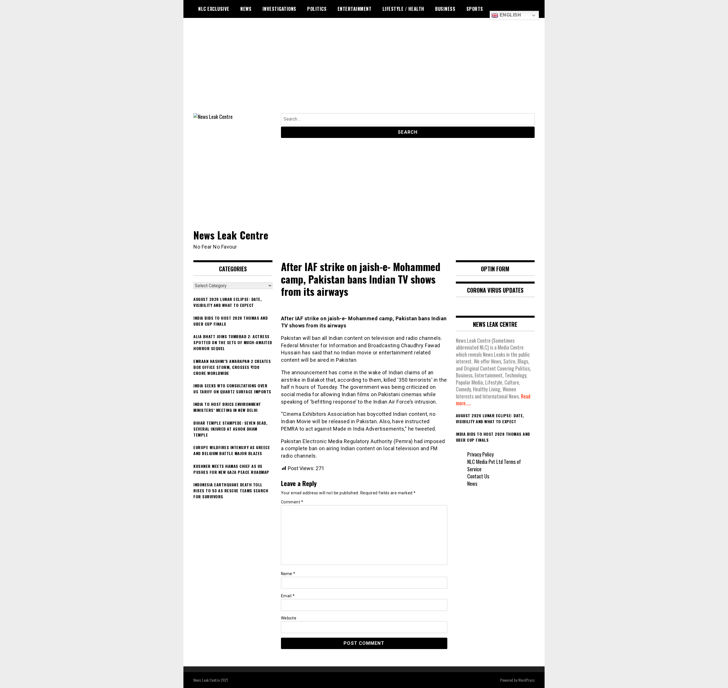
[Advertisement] (364, 70)
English (509, 15)
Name (288, 573)
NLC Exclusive (213, 8)
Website (289, 618)
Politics (316, 8)
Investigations (279, 8)
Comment (292, 502)
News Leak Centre (230, 234)
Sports (474, 8)
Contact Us (478, 476)
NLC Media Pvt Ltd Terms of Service (494, 465)
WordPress (526, 680)
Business (445, 8)
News (245, 8)
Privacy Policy (480, 454)
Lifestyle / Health (403, 8)
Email (288, 596)
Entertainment (355, 8)
